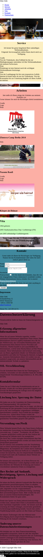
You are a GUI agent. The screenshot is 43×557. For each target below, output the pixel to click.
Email (2, 266)
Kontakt (7, 13)
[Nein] (5, 556)
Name (2, 264)
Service (7, 7)
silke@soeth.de (5, 305)
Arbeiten (8, 9)
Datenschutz (9, 15)
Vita (6, 11)
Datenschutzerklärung (8, 281)
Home (7, 5)
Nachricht (3, 273)
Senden (3, 288)
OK (2, 556)
